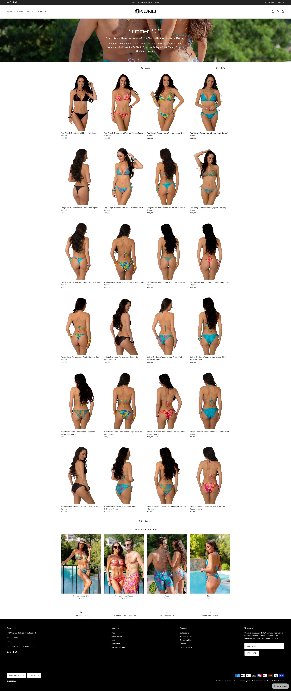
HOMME (20, 12)
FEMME (9, 12)
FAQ (113, 640)
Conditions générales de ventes (226, 681)
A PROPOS (42, 12)
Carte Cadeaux (186, 647)
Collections (184, 633)
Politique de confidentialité (260, 681)
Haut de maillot (186, 636)
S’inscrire (251, 653)
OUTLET (30, 12)
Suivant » (148, 521)
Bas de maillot (185, 640)
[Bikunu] (145, 11)
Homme (183, 644)
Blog (113, 633)
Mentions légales (244, 681)
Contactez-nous (118, 644)
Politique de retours (278, 681)
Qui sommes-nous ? (120, 647)
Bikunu (14, 681)
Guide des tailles (118, 636)
